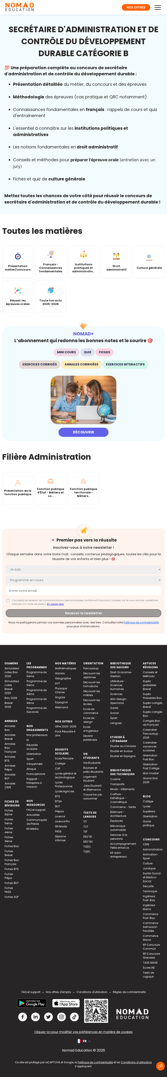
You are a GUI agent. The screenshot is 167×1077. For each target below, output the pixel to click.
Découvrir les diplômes (91, 675)
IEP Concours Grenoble (151, 955)
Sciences (116, 694)
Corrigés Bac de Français (151, 723)
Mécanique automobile (118, 828)
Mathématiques (65, 668)
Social (114, 713)
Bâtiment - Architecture (118, 814)
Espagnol (61, 702)
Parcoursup (91, 668)
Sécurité (148, 886)
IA (28, 740)
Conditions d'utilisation (92, 992)
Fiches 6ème (9, 812)
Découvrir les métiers (91, 693)
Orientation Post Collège (151, 766)
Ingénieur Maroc (149, 907)
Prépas (59, 811)
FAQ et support (36, 810)
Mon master (151, 773)
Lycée (146, 806)
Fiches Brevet (9, 853)
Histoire (60, 673)
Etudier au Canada (123, 746)
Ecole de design (88, 720)
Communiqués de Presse (37, 822)
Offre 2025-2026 (65, 726)
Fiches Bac (12, 846)
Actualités (33, 815)
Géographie (63, 678)
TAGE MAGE (150, 962)
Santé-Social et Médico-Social (152, 877)
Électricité (116, 821)
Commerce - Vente (123, 807)
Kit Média (32, 829)
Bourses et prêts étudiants (93, 770)
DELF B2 (88, 841)
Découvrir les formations (91, 684)
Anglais (60, 697)
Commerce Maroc (150, 938)
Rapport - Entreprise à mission (34, 783)
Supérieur (149, 811)
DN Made (61, 826)
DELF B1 (87, 836)
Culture (147, 863)
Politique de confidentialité (141, 622)
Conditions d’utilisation (136, 1062)
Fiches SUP (11, 897)
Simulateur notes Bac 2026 (12, 672)
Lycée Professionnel (63, 784)
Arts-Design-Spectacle (118, 701)
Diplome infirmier (60, 838)
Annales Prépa (10, 767)
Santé (114, 708)
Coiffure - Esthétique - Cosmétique (118, 798)
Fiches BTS (12, 869)
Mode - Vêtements (122, 789)
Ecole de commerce (90, 711)
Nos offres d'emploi (58, 992)
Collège (60, 763)
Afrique (31, 769)
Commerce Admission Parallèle (150, 927)
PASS (58, 831)
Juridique (149, 868)
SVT (57, 683)
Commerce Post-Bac (150, 916)
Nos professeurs (37, 735)
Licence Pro (62, 821)
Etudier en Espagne (122, 756)
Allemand (61, 707)
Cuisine (115, 779)
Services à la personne (118, 837)
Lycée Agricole (64, 791)
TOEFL (86, 851)
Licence (60, 816)
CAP (57, 768)
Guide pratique (148, 823)
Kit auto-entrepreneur (118, 854)
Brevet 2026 (9, 705)
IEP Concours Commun (151, 947)
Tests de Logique (148, 974)
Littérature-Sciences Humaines (117, 685)
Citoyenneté (34, 764)
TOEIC (87, 846)
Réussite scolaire (32, 747)
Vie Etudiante (91, 763)
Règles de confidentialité (129, 992)
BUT (57, 806)
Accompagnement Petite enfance (123, 846)
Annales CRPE (10, 785)
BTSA (58, 801)
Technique (150, 891)
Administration (153, 849)
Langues (116, 723)
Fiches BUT (12, 883)
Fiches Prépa (9, 876)
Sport (30, 759)
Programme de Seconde (37, 710)
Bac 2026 (11, 698)
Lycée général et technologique (65, 775)
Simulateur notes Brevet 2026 (12, 687)
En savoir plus (55, 604)
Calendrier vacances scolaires (150, 746)
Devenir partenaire (90, 738)
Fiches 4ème (9, 830)
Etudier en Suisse (121, 751)
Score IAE (149, 967)
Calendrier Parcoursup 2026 (150, 733)
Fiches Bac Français (12, 862)
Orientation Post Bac (150, 757)
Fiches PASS (9, 890)
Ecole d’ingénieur (90, 729)
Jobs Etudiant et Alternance (92, 787)
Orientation (34, 754)
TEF (85, 831)
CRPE (146, 844)
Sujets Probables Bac (152, 696)
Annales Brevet (10, 737)
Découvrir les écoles (91, 702)
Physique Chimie (61, 690)
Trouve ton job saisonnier (92, 796)
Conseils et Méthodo (150, 674)
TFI (85, 821)
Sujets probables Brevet (149, 685)
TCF (85, 826)
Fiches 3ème (9, 839)
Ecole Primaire (64, 758)
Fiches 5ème (9, 821)
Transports (117, 784)
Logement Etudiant (90, 779)
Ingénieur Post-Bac (149, 898)
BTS (57, 796)
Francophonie (36, 774)
